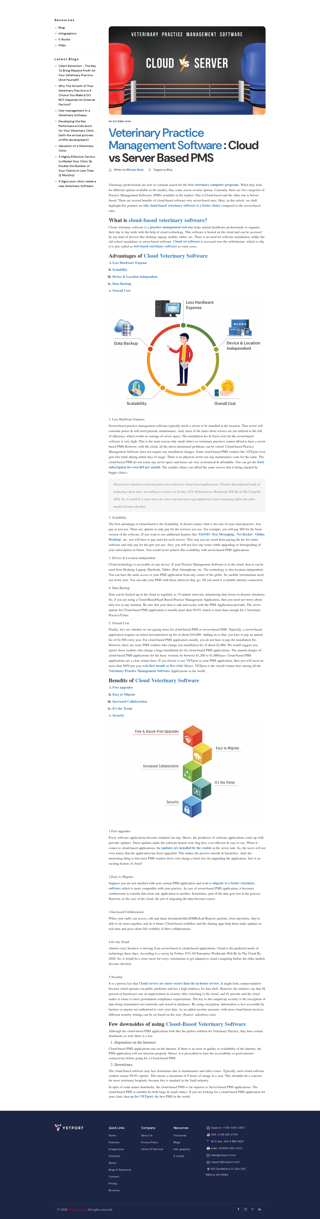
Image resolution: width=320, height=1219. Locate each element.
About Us (147, 1135)
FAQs (62, 45)
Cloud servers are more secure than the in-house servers (179, 983)
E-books (179, 1156)
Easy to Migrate (123, 694)
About (112, 1163)
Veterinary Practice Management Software (166, 139)
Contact (114, 1176)
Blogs (177, 1142)
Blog (169, 169)
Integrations (116, 1149)
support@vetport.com (225, 1162)
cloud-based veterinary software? (168, 220)
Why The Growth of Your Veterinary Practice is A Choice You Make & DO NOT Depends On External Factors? (77, 95)
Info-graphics (182, 1149)
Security (118, 715)
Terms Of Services (152, 1149)
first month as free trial (166, 665)
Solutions (114, 1156)
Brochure (114, 1190)
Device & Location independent (134, 276)
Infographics (67, 33)
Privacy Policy (149, 1142)
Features (114, 1142)
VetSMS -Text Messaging (216, 534)
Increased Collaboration (129, 701)
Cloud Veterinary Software (176, 255)
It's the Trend (122, 708)
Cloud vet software (187, 241)
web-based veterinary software (155, 246)
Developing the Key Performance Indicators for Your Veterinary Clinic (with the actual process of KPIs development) (76, 130)
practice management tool (168, 227)
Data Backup (121, 283)
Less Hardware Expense (129, 262)
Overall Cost (121, 290)
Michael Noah (135, 169)
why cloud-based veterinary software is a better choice (182, 205)
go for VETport (142, 1096)
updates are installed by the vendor (187, 847)
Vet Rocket (244, 534)
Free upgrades (122, 687)
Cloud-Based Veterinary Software (206, 1024)
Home (112, 1135)
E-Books (64, 39)
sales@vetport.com (223, 1155)
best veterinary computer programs (213, 184)
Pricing (113, 1183)
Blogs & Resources (120, 1169)
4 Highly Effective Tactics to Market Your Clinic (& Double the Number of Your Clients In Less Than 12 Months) (77, 166)
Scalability (119, 269)
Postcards (180, 1135)
